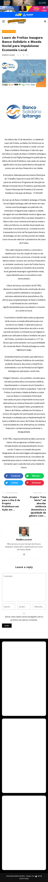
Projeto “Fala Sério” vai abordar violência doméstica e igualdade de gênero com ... (37, 506)
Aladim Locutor (8, 55)
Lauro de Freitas (9, 31)
